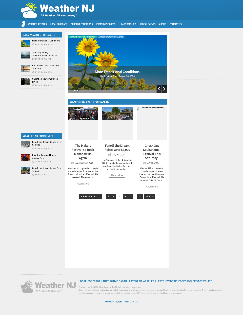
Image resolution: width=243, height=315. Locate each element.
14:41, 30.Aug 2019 (42, 148)
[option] (117, 64)
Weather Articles (37, 24)
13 (140, 196)
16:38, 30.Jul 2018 (42, 175)
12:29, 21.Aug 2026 (42, 85)
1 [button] (72, 90)
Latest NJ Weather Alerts (111, 37)
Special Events (148, 24)
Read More (117, 91)
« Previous (88, 196)
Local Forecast (58, 24)
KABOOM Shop (128, 24)
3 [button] (78, 90)
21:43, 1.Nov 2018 (41, 162)
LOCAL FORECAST (89, 281)
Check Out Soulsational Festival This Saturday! (152, 151)
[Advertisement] (115, 236)
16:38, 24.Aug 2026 (42, 72)
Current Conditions (82, 24)
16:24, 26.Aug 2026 (42, 59)
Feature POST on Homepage (83, 37)
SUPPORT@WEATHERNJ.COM (122, 301)
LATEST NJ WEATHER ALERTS (146, 281)
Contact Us (175, 24)
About (162, 24)
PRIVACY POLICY (202, 281)
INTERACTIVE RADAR (114, 281)
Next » (149, 196)
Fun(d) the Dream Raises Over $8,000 (117, 147)
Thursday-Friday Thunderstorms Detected (44, 54)
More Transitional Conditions (117, 71)
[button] (159, 89)
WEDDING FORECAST (178, 281)
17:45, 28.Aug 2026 (42, 44)
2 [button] (75, 90)
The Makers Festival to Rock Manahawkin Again (83, 151)
